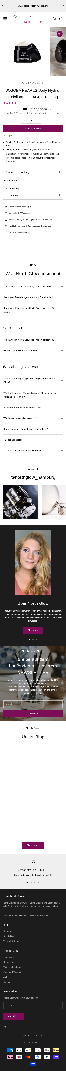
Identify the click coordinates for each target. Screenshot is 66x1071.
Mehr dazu (33, 630)
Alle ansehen (33, 845)
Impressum (8, 957)
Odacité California (33, 83)
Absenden (33, 714)
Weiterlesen (8, 836)
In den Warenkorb (33, 129)
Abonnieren (13, 1016)
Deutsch (38, 1035)
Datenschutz (9, 962)
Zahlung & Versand (12, 972)
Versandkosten (23, 113)
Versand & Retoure (12, 941)
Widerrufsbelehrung (12, 967)
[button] (10, 103)
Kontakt (6, 982)
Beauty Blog (9, 936)
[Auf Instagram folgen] (5, 1027)
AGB (5, 977)
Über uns (7, 931)
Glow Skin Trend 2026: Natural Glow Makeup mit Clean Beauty (25, 804)
